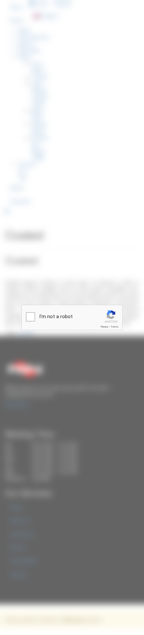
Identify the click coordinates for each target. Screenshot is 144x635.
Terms (115, 326)
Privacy (104, 326)
